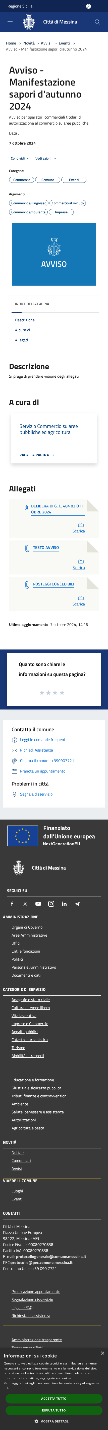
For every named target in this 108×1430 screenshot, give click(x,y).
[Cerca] (97, 22)
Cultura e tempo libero (31, 1008)
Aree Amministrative (29, 935)
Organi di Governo (27, 927)
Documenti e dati (26, 975)
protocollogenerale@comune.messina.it (51, 1256)
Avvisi (46, 43)
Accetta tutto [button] (54, 1398)
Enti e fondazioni (26, 951)
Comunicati (21, 1160)
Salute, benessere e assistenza (38, 1112)
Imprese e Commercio (30, 1024)
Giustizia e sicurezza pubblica (36, 1088)
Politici (17, 959)
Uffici (16, 943)
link (6, 1388)
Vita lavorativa (24, 1016)
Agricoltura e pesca (28, 1128)
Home (11, 43)
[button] (54, 1421)
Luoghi (17, 1191)
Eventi (64, 43)
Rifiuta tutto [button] (54, 1410)
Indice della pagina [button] (32, 303)
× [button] (102, 1353)
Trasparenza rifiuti (27, 1348)
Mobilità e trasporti (28, 1056)
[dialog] (54, 1389)
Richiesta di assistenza (31, 1315)
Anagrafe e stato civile (31, 1000)
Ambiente (20, 1104)
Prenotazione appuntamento (36, 1291)
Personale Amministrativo (34, 967)
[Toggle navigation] (10, 22)
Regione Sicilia (20, 6)
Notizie (18, 1152)
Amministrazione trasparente (37, 1340)
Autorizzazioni (24, 1120)
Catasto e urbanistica (30, 1040)
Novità (29, 43)
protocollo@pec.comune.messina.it (42, 1262)
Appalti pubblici (25, 1032)
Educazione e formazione (33, 1080)
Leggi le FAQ (22, 1307)
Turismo (18, 1048)
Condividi (18, 158)
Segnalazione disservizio (32, 1299)
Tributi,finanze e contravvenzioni (40, 1096)
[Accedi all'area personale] (88, 6)
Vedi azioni (43, 158)
